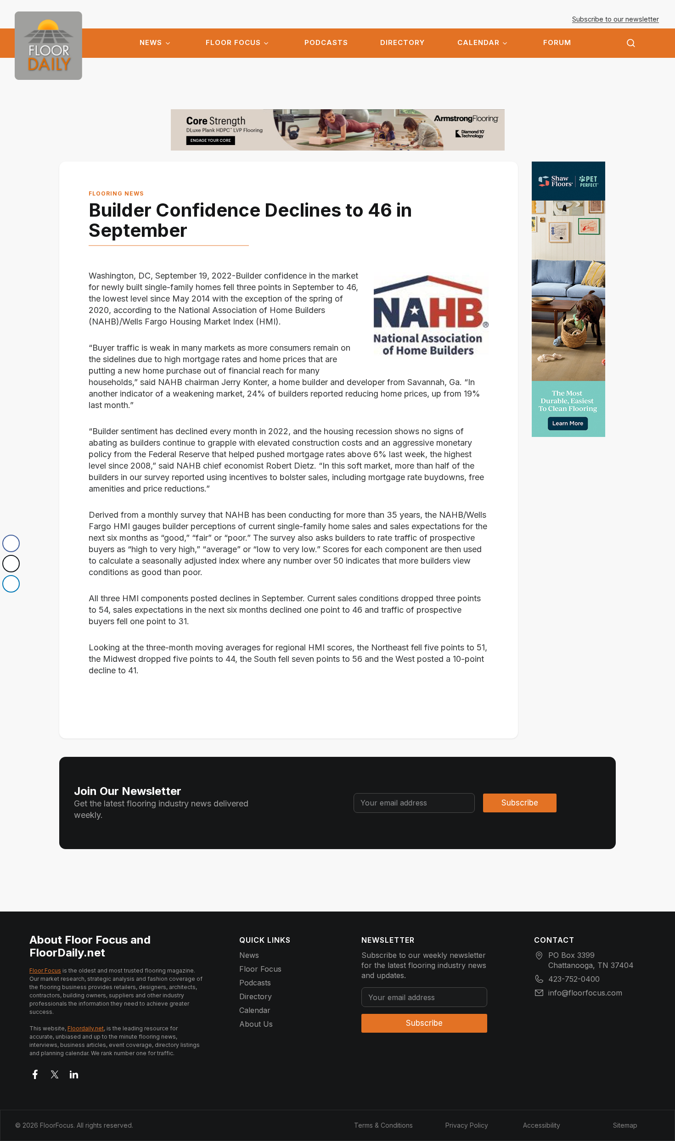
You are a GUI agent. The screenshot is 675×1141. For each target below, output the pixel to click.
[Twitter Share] (11, 563)
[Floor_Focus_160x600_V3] (338, 130)
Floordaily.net (86, 1028)
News (151, 43)
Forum (557, 43)
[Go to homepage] (48, 45)
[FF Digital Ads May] (568, 299)
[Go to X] (55, 1072)
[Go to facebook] (35, 1072)
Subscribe (519, 802)
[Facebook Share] (11, 543)
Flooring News (116, 193)
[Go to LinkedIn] (74, 1072)
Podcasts (326, 43)
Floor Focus (233, 43)
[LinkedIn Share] (11, 584)
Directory (402, 43)
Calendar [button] (478, 43)
